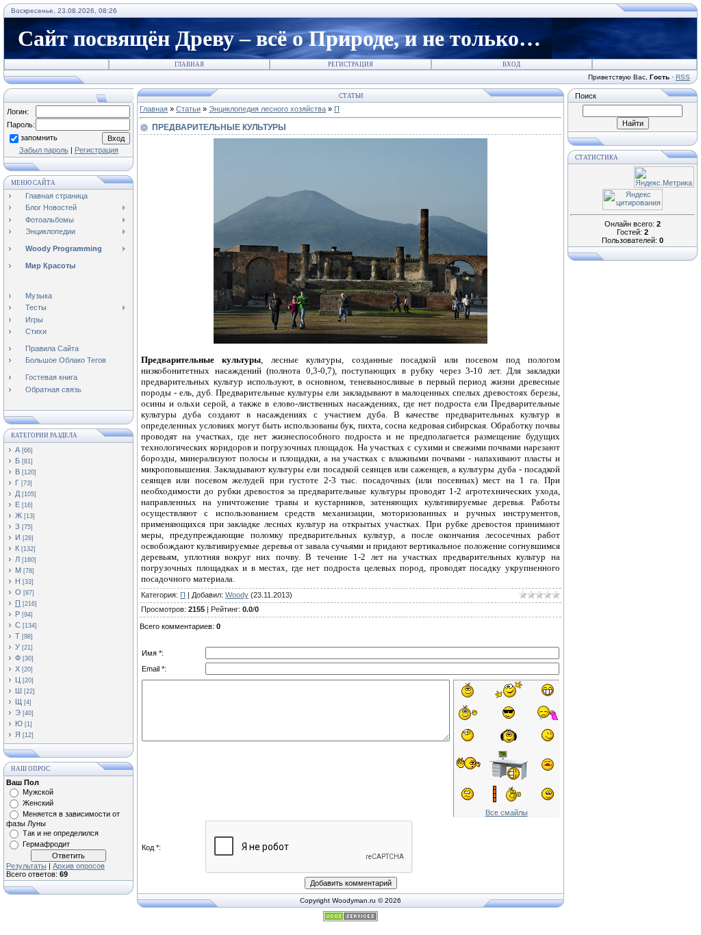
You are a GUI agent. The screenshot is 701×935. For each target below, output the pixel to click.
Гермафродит (46, 844)
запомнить (39, 137)
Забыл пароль (43, 150)
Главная (189, 64)
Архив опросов (79, 866)
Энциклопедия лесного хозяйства (267, 109)
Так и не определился (61, 833)
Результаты (26, 866)
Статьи (188, 109)
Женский (38, 803)
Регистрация (350, 64)
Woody (236, 595)
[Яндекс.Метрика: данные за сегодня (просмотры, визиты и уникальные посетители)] (664, 177)
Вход (511, 64)
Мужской (38, 792)
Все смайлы (506, 812)
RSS (683, 77)
